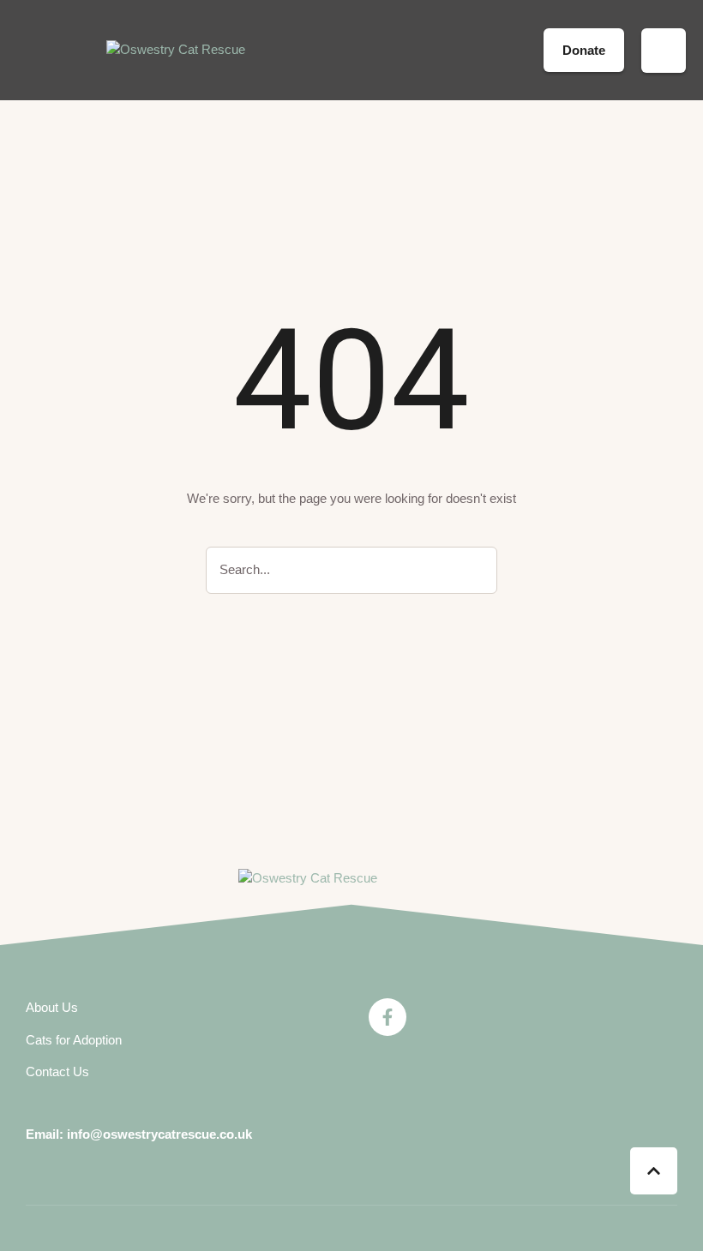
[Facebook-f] (387, 1017)
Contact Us (57, 1071)
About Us (52, 1007)
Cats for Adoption (74, 1040)
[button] (519, 50)
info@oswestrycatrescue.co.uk (159, 1134)
